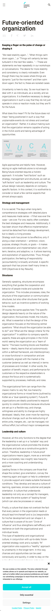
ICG (26, 5)
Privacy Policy (29, 608)
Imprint (38, 608)
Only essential (26, 595)
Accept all (26, 587)
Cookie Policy (17, 608)
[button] (48, 563)
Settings (27, 602)
